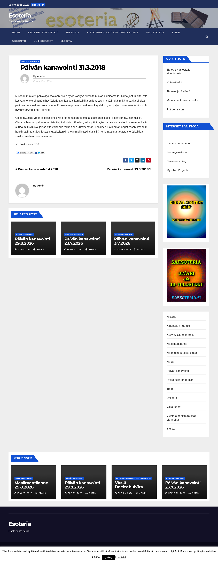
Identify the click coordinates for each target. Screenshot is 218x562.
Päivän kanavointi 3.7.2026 (131, 241)
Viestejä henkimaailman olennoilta (133, 478)
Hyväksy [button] (108, 557)
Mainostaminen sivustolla (182, 100)
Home (16, 32)
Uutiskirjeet (43, 41)
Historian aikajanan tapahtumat (113, 32)
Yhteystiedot (174, 82)
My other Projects (177, 170)
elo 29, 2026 (24, 493)
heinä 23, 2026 (176, 493)
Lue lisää (120, 557)
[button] (207, 36)
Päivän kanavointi (30, 62)
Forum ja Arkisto (177, 152)
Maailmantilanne (177, 343)
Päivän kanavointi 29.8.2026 (32, 241)
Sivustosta (155, 32)
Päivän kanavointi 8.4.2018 (37, 169)
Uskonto (19, 41)
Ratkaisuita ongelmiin (180, 379)
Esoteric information (179, 143)
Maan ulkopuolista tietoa (182, 352)
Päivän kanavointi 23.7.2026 (82, 241)
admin (41, 76)
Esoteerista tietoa (43, 32)
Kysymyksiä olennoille (180, 334)
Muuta (170, 361)
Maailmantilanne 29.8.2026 (31, 485)
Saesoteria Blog (177, 161)
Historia (72, 32)
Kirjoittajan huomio (178, 325)
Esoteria (20, 15)
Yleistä (66, 41)
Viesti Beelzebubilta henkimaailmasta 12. (132, 489)
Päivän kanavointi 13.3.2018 (128, 169)
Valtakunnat (174, 406)
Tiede (176, 32)
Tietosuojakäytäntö (178, 91)
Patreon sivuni (176, 109)
